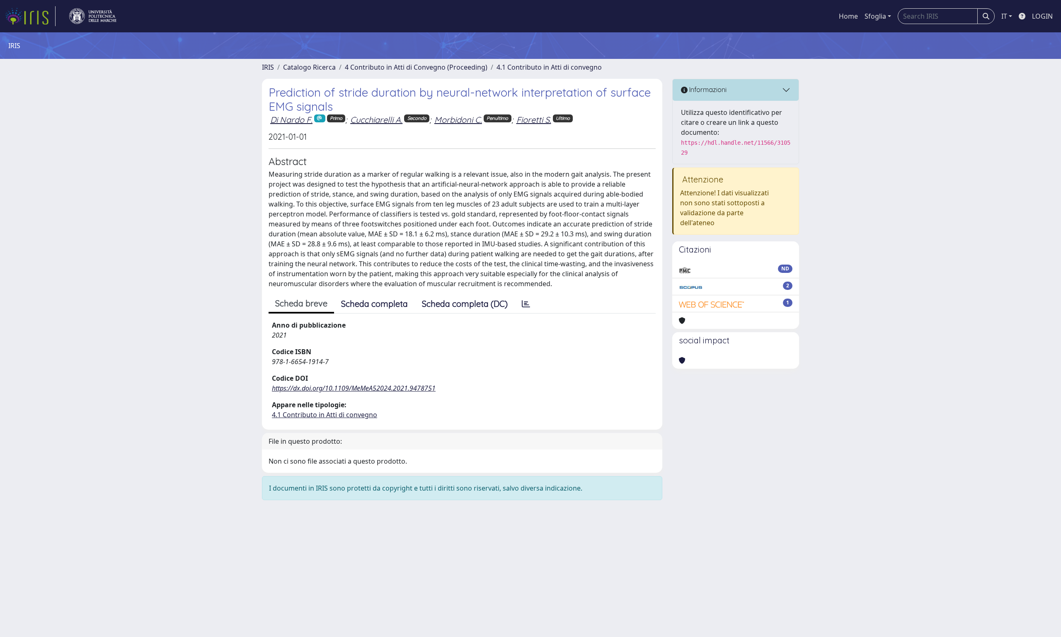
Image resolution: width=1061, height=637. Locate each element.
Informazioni (707, 89)
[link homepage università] (93, 16)
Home (848, 16)
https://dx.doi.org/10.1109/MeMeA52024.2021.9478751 (354, 388)
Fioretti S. (533, 119)
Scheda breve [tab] (301, 303)
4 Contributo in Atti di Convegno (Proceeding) (416, 67)
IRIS (268, 67)
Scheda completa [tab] (374, 304)
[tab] (526, 304)
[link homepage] (30, 16)
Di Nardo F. (291, 119)
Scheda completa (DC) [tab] (465, 304)
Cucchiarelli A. (376, 119)
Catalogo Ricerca (309, 67)
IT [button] (1004, 16)
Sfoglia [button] (875, 16)
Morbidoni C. (458, 119)
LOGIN (1042, 16)
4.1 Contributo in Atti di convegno (549, 67)
